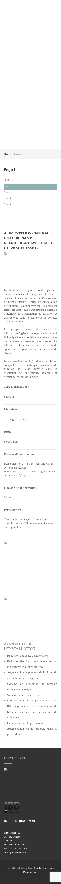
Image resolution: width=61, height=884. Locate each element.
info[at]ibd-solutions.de (15, 852)
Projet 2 (7, 192)
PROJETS (8, 180)
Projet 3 (7, 198)
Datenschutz (30, 872)
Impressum (46, 868)
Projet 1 (7, 186)
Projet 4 (7, 204)
